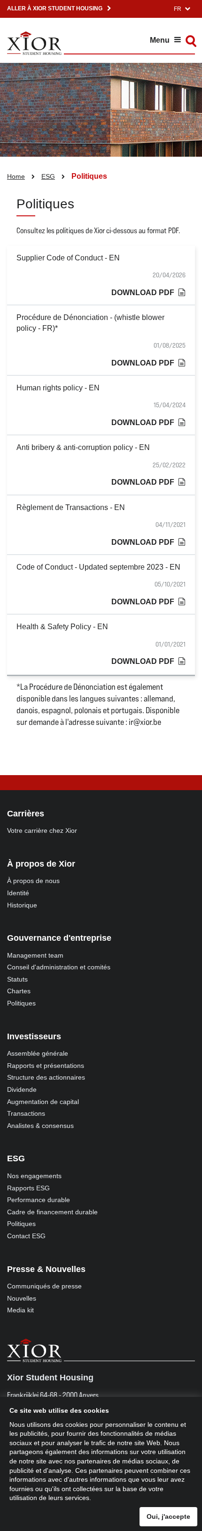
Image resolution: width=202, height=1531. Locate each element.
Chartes (19, 991)
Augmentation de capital (43, 1101)
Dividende (22, 1089)
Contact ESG (26, 1236)
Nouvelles (21, 1298)
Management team (35, 955)
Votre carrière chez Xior (42, 830)
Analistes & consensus (40, 1125)
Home (16, 176)
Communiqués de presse (44, 1286)
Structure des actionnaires (46, 1077)
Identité (18, 893)
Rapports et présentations (45, 1065)
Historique (22, 905)
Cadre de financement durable (52, 1212)
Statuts (17, 979)
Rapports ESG (28, 1188)
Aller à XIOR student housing (54, 8)
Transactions (26, 1113)
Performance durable (38, 1199)
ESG (48, 176)
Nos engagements (34, 1176)
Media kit (20, 1310)
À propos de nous (33, 880)
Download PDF (142, 293)
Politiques (21, 1003)
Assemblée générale (37, 1053)
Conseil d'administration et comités (58, 967)
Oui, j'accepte (168, 1516)
